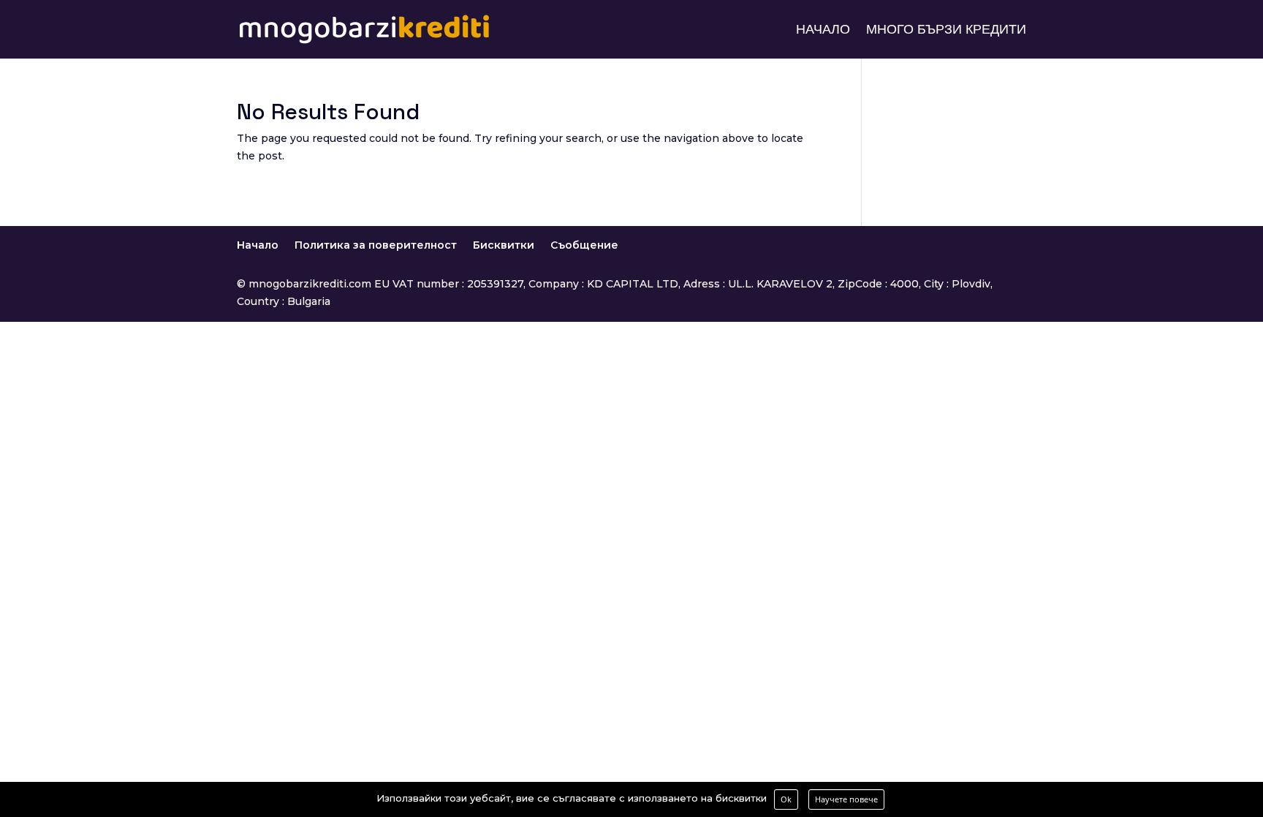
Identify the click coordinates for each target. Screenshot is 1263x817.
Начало (823, 30)
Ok (786, 799)
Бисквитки (503, 245)
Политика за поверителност (376, 245)
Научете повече (846, 799)
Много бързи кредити (946, 30)
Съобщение (584, 245)
